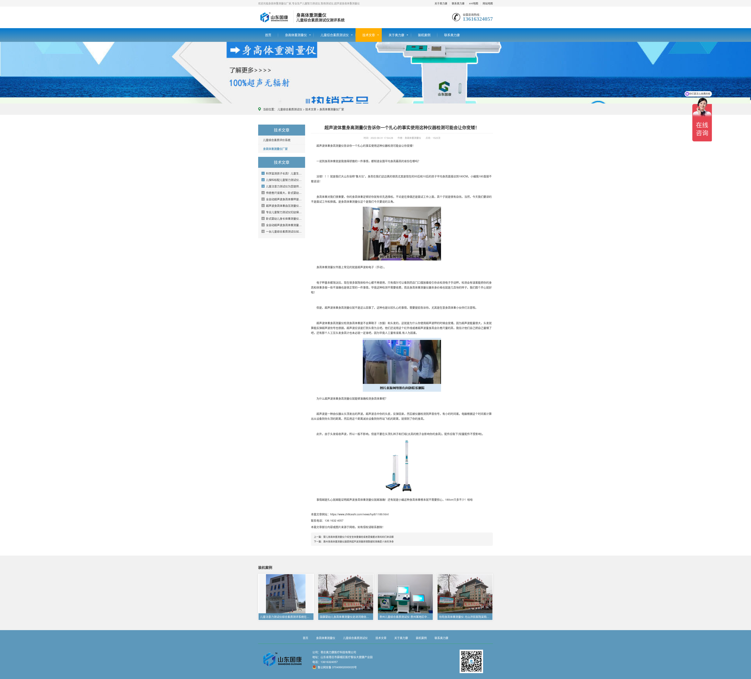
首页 (268, 35)
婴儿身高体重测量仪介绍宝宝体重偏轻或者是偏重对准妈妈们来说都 (358, 536)
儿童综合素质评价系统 (276, 140)
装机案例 (424, 35)
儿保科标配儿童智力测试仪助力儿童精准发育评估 (282, 180)
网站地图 (488, 3)
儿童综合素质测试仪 (335, 35)
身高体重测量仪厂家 (331, 109)
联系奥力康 (458, 3)
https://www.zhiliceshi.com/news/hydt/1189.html (359, 514)
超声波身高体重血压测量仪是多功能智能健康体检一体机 (282, 205)
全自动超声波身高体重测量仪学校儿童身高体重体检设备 (282, 225)
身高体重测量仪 (296, 35)
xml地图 (473, 3)
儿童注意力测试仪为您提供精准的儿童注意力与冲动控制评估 (282, 186)
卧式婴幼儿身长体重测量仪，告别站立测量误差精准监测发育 (282, 218)
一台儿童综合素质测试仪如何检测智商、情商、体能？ (282, 231)
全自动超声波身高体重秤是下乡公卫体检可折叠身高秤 (282, 199)
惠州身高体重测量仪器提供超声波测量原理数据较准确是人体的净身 (358, 541)
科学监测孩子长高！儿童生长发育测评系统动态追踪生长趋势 (282, 173)
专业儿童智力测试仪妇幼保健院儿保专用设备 (282, 212)
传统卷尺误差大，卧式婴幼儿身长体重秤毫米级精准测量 (282, 193)
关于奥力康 (441, 3)
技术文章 (368, 35)
